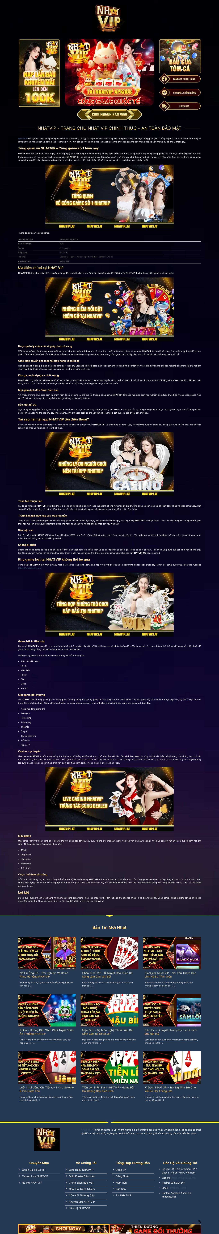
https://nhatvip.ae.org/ (29, 568)
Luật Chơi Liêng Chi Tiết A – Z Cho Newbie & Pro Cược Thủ (47, 1089)
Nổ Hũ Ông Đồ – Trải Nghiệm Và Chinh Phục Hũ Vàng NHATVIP (44, 974)
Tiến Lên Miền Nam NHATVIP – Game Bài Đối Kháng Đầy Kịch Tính (108, 1089)
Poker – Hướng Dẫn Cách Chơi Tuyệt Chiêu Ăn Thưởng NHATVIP (47, 1032)
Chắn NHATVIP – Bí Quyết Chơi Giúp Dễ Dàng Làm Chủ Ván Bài (107, 974)
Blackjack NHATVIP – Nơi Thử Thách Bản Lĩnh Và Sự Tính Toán (170, 974)
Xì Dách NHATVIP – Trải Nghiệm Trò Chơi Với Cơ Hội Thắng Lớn (170, 1089)
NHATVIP (86, 1129)
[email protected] (178, 1187)
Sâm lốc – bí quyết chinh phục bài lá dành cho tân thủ (171, 1032)
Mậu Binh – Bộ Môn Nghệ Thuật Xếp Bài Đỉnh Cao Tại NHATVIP (107, 1032)
